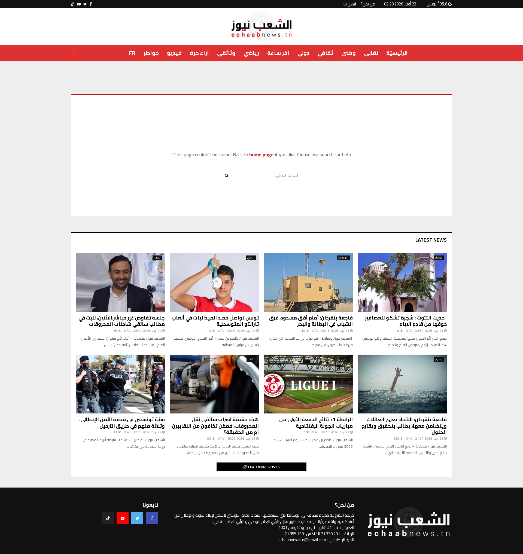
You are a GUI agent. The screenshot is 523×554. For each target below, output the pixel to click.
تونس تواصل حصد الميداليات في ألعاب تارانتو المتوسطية (215, 320)
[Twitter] (137, 518)
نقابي (371, 53)
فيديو (174, 53)
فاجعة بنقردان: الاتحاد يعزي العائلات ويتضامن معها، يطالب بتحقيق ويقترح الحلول (404, 426)
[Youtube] (123, 518)
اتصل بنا (349, 4)
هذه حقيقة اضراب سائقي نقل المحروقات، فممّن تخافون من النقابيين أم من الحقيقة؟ (215, 426)
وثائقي (226, 53)
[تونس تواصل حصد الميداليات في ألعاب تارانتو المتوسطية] (214, 282)
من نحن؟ (368, 4)
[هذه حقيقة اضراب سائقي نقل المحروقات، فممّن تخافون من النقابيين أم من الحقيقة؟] (214, 384)
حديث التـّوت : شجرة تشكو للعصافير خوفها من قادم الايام (406, 320)
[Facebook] (152, 518)
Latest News (431, 239)
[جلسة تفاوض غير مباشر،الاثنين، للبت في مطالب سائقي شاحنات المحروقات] (120, 282)
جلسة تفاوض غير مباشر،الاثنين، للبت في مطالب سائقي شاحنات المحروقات (121, 320)
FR (132, 53)
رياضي (251, 53)
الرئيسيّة (397, 53)
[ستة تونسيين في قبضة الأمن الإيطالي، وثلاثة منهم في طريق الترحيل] (120, 384)
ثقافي (325, 53)
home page (261, 154)
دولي (303, 53)
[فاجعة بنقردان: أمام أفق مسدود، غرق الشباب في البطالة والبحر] (308, 282)
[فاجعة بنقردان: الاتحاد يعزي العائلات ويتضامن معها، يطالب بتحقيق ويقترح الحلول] (402, 384)
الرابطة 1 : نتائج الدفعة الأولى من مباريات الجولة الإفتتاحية (316, 422)
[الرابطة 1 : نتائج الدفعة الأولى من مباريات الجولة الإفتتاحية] (308, 384)
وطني (348, 53)
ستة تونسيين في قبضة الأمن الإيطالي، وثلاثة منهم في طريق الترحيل (122, 422)
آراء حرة (199, 53)
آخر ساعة (278, 53)
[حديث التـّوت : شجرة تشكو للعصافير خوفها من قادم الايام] (402, 282)
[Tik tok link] (72, 4)
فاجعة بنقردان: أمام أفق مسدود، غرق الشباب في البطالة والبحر (311, 320)
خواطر (151, 53)
